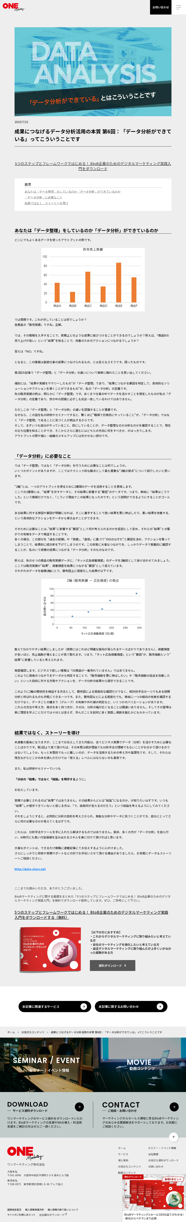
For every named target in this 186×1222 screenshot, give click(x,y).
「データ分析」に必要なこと (43, 197)
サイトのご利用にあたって (21, 1214)
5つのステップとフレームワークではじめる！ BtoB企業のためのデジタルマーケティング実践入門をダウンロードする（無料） (91, 915)
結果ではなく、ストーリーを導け (46, 203)
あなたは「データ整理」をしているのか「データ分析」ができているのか (73, 191)
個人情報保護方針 (34, 1209)
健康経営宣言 (14, 1209)
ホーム (11, 1032)
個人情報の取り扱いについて (63, 1209)
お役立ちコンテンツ (32, 1032)
